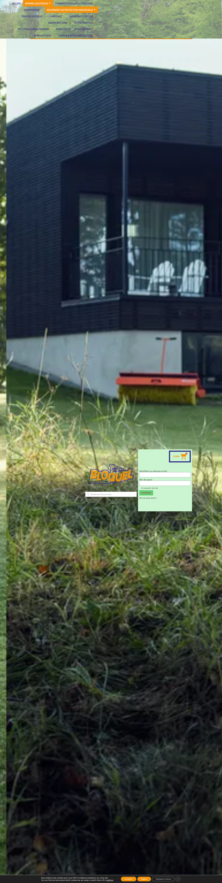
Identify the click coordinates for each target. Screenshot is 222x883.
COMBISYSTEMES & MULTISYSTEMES (74, 3)
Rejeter (144, 879)
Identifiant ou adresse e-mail (153, 471)
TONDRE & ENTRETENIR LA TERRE (75, 35)
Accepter (128, 879)
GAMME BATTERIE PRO (81, 16)
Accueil (16, 3)
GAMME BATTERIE (57, 22)
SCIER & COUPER (42, 35)
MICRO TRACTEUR (83, 22)
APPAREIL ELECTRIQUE (36, 3)
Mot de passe (145, 480)
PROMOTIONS (63, 28)
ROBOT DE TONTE (84, 28)
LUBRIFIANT (56, 16)
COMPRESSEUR (32, 9)
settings (110, 880)
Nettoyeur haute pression (33, 28)
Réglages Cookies (163, 879)
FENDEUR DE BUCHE (31, 16)
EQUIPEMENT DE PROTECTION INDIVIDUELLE (70, 9)
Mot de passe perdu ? (148, 498)
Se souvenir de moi (149, 488)
